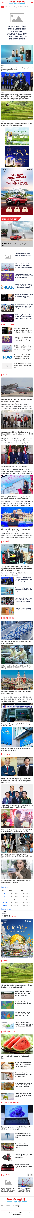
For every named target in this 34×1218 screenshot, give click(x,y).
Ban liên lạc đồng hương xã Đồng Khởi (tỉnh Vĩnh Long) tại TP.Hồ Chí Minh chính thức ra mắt (16, 830)
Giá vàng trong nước (7, 887)
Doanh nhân (8, 754)
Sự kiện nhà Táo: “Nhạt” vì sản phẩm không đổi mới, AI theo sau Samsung (16, 881)
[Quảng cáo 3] (17, 938)
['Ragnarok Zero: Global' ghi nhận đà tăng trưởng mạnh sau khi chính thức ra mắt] (7, 277)
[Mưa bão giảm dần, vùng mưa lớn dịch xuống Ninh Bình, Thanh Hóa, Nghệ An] (7, 1015)
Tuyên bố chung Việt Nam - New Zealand (14, 466)
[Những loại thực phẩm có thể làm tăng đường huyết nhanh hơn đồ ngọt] (7, 1066)
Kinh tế (2, 65)
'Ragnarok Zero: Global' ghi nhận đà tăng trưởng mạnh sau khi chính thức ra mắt (24, 275)
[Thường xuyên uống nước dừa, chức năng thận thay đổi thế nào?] (7, 1096)
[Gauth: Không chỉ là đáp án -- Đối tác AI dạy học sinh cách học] (7, 257)
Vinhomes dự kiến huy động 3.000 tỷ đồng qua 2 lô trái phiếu (16, 692)
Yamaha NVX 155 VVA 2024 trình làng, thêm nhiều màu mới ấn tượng (23, 1155)
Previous (28, 1175)
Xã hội (2, 121)
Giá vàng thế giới (6, 909)
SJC (5, 893)
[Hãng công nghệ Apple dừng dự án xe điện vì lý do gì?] (7, 1167)
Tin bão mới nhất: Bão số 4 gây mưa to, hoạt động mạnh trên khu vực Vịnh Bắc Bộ (24, 1024)
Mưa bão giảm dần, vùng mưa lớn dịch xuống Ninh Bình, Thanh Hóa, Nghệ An (23, 1014)
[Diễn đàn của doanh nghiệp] (17, 2)
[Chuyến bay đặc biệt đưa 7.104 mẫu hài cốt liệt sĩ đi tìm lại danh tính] (17, 387)
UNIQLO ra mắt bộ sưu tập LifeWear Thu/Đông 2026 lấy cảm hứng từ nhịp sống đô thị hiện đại (17, 434)
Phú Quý (5, 902)
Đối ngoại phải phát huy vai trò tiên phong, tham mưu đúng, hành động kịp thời (16, 530)
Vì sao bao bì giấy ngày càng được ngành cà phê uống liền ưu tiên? (17, 69)
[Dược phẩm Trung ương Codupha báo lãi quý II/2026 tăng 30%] (17, 712)
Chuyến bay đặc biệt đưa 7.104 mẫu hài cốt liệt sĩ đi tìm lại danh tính (16, 400)
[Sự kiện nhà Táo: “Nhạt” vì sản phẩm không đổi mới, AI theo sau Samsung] (17, 869)
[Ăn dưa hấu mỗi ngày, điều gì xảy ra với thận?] (17, 1044)
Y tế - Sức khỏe (9, 1032)
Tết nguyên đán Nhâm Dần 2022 (14, 7)
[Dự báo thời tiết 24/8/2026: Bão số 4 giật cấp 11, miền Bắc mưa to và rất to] (7, 995)
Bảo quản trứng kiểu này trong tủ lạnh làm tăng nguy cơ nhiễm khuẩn (23, 1074)
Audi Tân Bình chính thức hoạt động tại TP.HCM (14, 244)
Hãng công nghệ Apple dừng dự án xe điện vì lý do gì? (23, 1166)
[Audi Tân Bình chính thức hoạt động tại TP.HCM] (17, 231)
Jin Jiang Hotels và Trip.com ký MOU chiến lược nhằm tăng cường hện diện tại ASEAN (24, 306)
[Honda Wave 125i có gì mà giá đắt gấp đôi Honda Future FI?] (7, 1147)
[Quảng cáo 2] (17, 156)
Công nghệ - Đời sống (12, 1103)
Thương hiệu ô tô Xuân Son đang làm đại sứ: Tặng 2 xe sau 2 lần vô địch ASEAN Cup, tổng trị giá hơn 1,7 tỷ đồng (17, 568)
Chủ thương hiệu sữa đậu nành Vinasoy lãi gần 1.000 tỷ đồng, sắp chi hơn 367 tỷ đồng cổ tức (16, 667)
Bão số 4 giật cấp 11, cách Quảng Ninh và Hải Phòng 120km (23, 1003)
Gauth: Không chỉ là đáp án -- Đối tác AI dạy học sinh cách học (23, 255)
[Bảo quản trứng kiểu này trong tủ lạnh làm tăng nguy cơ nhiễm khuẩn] (7, 1076)
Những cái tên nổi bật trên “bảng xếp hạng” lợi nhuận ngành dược (16, 642)
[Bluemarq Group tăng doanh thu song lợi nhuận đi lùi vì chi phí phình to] (17, 737)
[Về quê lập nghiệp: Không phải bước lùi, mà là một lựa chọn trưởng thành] (17, 110)
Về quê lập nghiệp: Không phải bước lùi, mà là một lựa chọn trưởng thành (16, 124)
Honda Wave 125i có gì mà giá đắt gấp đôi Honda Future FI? (23, 1145)
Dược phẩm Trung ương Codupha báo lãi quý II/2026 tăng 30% (15, 724)
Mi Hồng (5, 905)
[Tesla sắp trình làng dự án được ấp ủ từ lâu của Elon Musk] (7, 1136)
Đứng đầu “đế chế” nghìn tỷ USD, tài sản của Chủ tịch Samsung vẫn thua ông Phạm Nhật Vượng (16, 780)
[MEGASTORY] (17, 136)
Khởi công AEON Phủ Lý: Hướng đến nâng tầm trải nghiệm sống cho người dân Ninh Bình (16, 497)
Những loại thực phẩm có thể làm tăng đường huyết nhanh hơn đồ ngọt (23, 1064)
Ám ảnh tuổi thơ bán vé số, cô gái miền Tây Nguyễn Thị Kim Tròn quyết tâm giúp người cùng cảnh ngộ (16, 856)
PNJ (5, 896)
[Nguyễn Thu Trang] (17, 191)
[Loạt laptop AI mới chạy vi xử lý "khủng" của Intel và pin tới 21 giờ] (17, 1115)
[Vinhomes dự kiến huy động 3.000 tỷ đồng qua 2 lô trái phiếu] (17, 680)
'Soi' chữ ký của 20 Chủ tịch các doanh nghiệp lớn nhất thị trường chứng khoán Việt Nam (17, 806)
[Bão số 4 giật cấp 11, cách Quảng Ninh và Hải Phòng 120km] (7, 1005)
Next (31, 1175)
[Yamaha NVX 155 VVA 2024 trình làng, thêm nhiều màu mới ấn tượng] (7, 1157)
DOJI (5, 899)
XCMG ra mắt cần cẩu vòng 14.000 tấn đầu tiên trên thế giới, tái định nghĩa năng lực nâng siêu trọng (24, 1190)
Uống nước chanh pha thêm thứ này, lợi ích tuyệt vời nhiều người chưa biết (23, 1084)
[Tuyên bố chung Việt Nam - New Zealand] (17, 454)
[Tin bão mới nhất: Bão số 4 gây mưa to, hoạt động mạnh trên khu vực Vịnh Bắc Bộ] (7, 1025)
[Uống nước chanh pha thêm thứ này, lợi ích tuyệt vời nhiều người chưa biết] (7, 1086)
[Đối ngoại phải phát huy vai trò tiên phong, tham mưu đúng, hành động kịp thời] (17, 517)
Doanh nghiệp (9, 618)
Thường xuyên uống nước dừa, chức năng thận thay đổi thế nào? (23, 1095)
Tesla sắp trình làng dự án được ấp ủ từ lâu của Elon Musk (23, 1135)
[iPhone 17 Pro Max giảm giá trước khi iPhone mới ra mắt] (7, 611)
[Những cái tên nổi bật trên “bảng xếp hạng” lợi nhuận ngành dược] (17, 630)
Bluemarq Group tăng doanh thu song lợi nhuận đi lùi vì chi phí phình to (16, 749)
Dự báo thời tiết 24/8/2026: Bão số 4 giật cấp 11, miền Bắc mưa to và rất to (23, 993)
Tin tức (6, 375)
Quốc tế (16, 24)
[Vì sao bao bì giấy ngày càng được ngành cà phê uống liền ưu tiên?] (17, 54)
